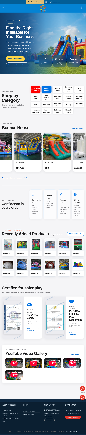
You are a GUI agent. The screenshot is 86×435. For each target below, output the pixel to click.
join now (49, 420)
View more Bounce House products (15, 178)
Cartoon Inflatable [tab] (46, 111)
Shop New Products (15, 58)
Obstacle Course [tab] (68, 111)
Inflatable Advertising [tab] (80, 105)
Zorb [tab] (35, 104)
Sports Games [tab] (68, 97)
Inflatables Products (29, 411)
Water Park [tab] (36, 97)
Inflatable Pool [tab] (57, 97)
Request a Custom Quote (17, 65)
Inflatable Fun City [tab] (79, 97)
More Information (35, 2)
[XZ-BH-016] (36, 146)
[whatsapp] (82, 397)
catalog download (73, 417)
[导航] (3, 7)
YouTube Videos (36, 89)
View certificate (33, 329)
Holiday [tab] (68, 104)
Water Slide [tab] (79, 89)
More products (78, 129)
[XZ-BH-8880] (65, 146)
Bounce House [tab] (46, 89)
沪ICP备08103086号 (72, 431)
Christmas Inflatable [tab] (36, 111)
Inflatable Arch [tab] (57, 111)
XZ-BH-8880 (57, 163)
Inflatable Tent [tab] (57, 105)
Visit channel (75, 354)
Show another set (75, 234)
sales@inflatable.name (53, 2)
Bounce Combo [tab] (57, 89)
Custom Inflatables (28, 414)
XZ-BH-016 (28, 163)
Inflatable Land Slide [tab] (68, 89)
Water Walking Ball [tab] (46, 97)
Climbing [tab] (46, 104)
